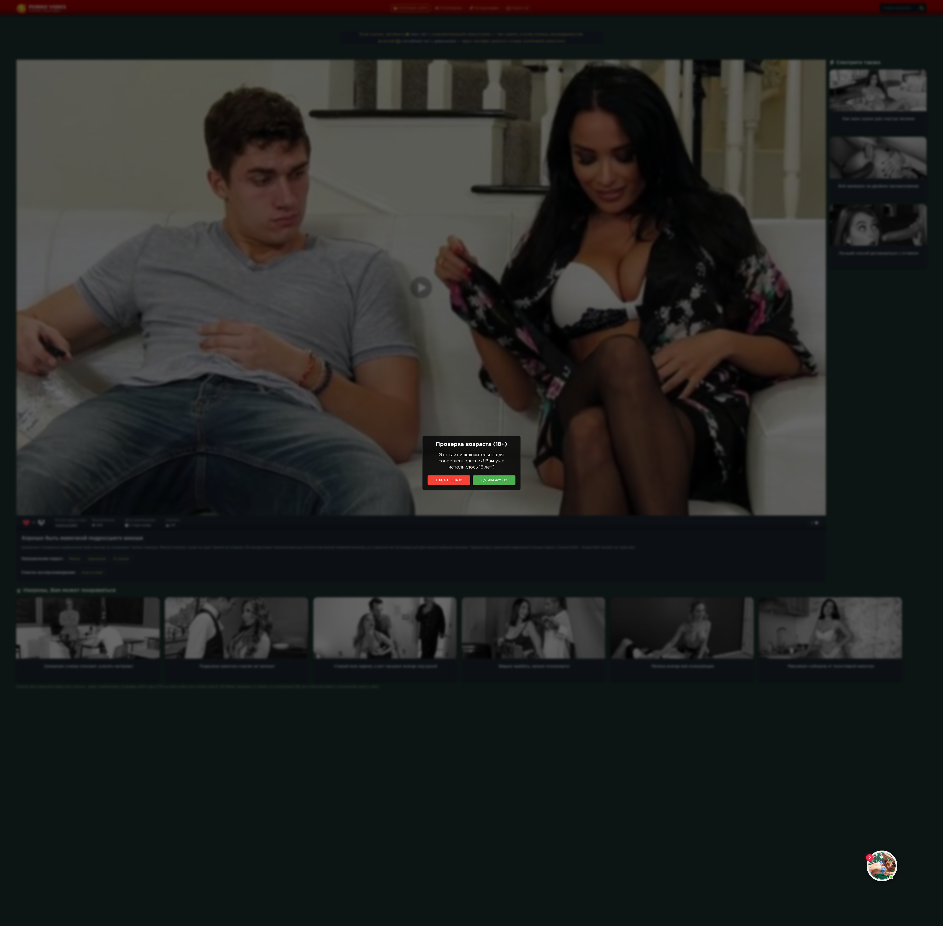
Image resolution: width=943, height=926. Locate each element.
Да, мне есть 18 (494, 480)
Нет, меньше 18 (449, 480)
